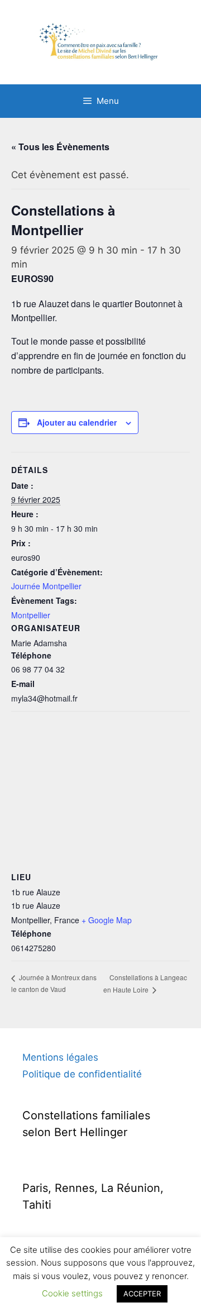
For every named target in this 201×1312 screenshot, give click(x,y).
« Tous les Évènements (60, 146)
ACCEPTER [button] (142, 1293)
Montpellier (30, 615)
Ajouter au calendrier (77, 422)
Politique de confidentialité (82, 1074)
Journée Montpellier (46, 585)
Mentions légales (60, 1057)
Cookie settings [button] (72, 1293)
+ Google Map (107, 919)
